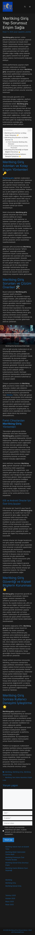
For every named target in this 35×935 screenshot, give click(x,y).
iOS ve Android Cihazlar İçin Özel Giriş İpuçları (19, 146)
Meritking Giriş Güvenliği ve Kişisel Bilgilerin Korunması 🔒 (16, 151)
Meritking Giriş (18, 772)
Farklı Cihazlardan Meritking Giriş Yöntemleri (17, 143)
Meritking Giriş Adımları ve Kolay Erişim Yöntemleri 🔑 (15, 134)
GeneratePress (19, 932)
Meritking (8, 772)
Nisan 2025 (9, 904)
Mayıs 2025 (9, 901)
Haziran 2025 (10, 898)
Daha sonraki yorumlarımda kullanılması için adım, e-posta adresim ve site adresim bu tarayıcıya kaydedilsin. (18, 831)
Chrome (10, 395)
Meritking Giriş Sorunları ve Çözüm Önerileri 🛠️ (16, 139)
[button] (24, 6)
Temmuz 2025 (10, 895)
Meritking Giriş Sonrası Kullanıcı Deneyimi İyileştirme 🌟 (15, 155)
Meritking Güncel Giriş (13, 886)
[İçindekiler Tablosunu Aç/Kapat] (28, 130)
